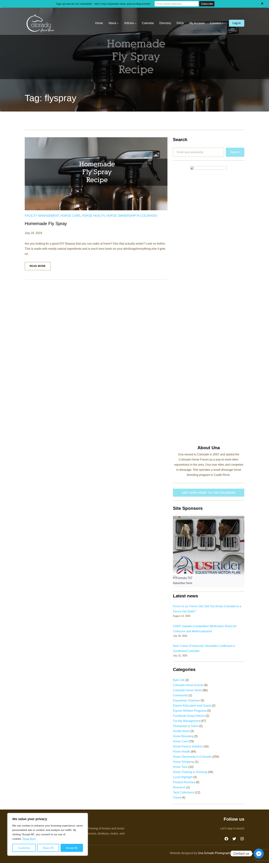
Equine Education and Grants (192, 705)
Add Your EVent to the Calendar (208, 492)
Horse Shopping (183, 761)
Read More (29, 838)
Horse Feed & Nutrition (188, 746)
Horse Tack (180, 766)
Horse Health (93, 215)
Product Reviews (184, 782)
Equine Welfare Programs (189, 710)
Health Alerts (181, 731)
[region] (47, 834)
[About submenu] (118, 23)
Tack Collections (183, 792)
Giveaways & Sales (185, 726)
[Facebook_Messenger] (259, 853)
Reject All (48, 847)
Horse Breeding (183, 736)
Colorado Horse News (187, 690)
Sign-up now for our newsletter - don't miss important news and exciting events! (103, 3)
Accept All (71, 847)
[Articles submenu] (136, 23)
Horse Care (70, 215)
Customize (24, 847)
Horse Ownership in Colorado (131, 215)
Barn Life (179, 680)
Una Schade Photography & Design (221, 853)
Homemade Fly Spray (46, 223)
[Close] (84, 816)
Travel (177, 797)
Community (180, 695)
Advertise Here (182, 583)
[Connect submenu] (222, 23)
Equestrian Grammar (186, 700)
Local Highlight (183, 777)
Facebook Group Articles (189, 715)
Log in (237, 23)
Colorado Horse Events (188, 685)
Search (235, 152)
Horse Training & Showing (190, 772)
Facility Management (42, 215)
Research (179, 787)
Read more (40, 267)
